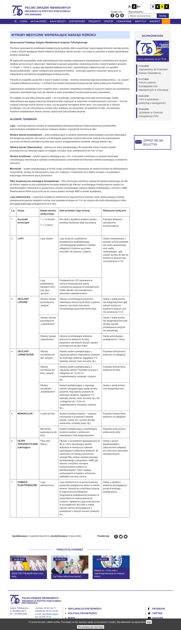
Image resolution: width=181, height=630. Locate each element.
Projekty (95, 21)
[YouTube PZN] (122, 15)
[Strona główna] (15, 21)
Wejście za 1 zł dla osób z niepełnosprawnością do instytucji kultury (109, 573)
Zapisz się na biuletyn (153, 142)
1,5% (166, 21)
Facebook (158, 608)
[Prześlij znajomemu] (125, 536)
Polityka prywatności (82, 613)
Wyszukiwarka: (136, 11)
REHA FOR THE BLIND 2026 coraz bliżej (27, 575)
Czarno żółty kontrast (162, 7)
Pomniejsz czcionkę (130, 6)
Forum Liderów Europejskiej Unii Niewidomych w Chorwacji (153, 86)
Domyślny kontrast (153, 7)
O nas (23, 21)
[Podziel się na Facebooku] (116, 536)
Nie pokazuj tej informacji (90, 626)
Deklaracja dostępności (84, 608)
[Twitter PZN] (117, 15)
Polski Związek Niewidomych (48, 7)
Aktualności (39, 21)
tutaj (149, 621)
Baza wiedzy (58, 21)
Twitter (157, 613)
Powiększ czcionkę (139, 6)
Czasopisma (124, 21)
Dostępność (77, 21)
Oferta (108, 21)
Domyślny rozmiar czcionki (134, 6)
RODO (71, 618)
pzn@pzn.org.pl (50, 613)
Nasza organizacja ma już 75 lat (151, 59)
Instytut (140, 21)
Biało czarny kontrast (158, 7)
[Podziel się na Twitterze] (121, 536)
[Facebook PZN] (112, 15)
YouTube (157, 618)
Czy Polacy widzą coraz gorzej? (67, 576)
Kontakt (155, 21)
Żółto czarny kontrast (167, 7)
